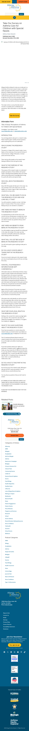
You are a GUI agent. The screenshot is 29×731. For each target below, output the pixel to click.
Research (13, 34)
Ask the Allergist (9, 456)
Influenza (7, 488)
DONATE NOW (23, 2)
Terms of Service (7, 624)
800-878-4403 (8, 604)
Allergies (7, 451)
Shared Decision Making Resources (14, 521)
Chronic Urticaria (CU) (10, 466)
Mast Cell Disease (9, 576)
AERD (6, 449)
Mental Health (9, 498)
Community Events (10, 471)
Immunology (8, 571)
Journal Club (8, 574)
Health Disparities (9, 483)
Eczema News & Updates (11, 476)
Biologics (7, 463)
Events (7, 478)
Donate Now (14, 435)
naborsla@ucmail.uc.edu (20, 131)
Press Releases (9, 508)
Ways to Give (6, 613)
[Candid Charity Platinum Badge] (14, 669)
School (6, 516)
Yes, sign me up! (14, 645)
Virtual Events (8, 531)
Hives (6, 568)
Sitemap (5, 620)
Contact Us (6, 615)
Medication (8, 496)
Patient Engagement (10, 503)
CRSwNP (7, 557)
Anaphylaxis (8, 453)
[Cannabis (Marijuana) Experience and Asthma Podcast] (7, 406)
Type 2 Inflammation (10, 582)
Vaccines (7, 528)
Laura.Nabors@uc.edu (7, 131)
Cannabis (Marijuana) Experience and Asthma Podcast (18, 406)
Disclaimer (5, 629)
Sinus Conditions (9, 523)
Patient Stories (9, 506)
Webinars (7, 533)
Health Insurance (9, 565)
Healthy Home (8, 486)
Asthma (5, 34)
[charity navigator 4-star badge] (14, 658)
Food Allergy (8, 481)
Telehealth (8, 526)
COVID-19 (7, 473)
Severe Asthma (9, 518)
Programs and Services (11, 511)
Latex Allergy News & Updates (12, 491)
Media (4, 617)
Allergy (7, 543)
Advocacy (7, 446)
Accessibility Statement (9, 626)
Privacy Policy (6, 622)
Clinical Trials (8, 468)
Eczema (7, 560)
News (8, 34)
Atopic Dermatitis (9, 551)
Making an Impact (9, 493)
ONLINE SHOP (6, 2)
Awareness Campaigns (11, 461)
